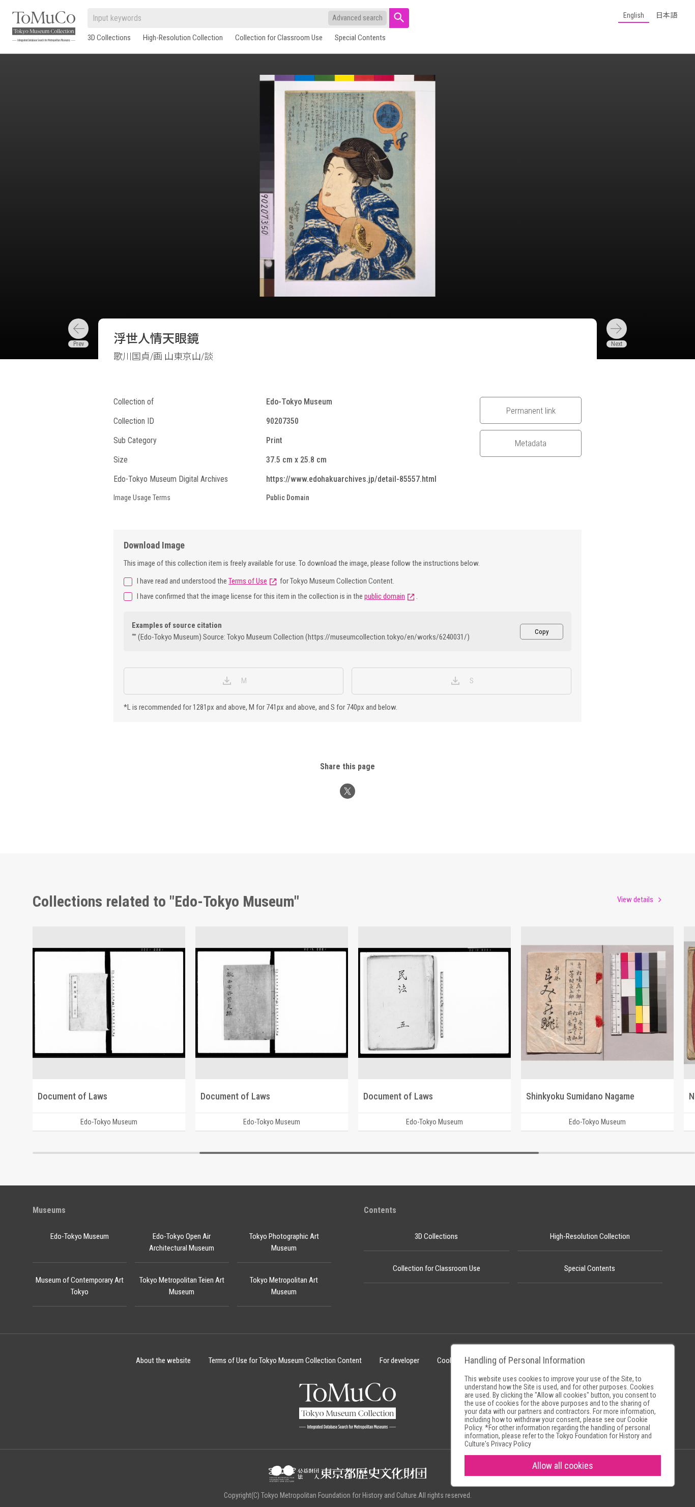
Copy (542, 631)
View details (635, 899)
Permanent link (531, 410)
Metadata (530, 443)
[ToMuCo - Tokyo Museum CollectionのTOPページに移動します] (43, 27)
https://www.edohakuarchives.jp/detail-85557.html (351, 479)
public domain (384, 596)
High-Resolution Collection (183, 37)
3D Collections (109, 37)
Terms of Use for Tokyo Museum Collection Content (285, 1360)
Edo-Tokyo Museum (79, 1236)
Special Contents (360, 37)
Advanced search (357, 17)
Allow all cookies (562, 1465)
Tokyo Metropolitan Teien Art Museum (181, 1286)
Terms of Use (247, 581)
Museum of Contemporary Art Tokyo (80, 1286)
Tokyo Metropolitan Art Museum (284, 1286)
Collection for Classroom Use (279, 37)
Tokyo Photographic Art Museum (284, 1242)
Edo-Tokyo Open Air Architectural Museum (181, 1242)
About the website (163, 1360)
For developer (399, 1360)
